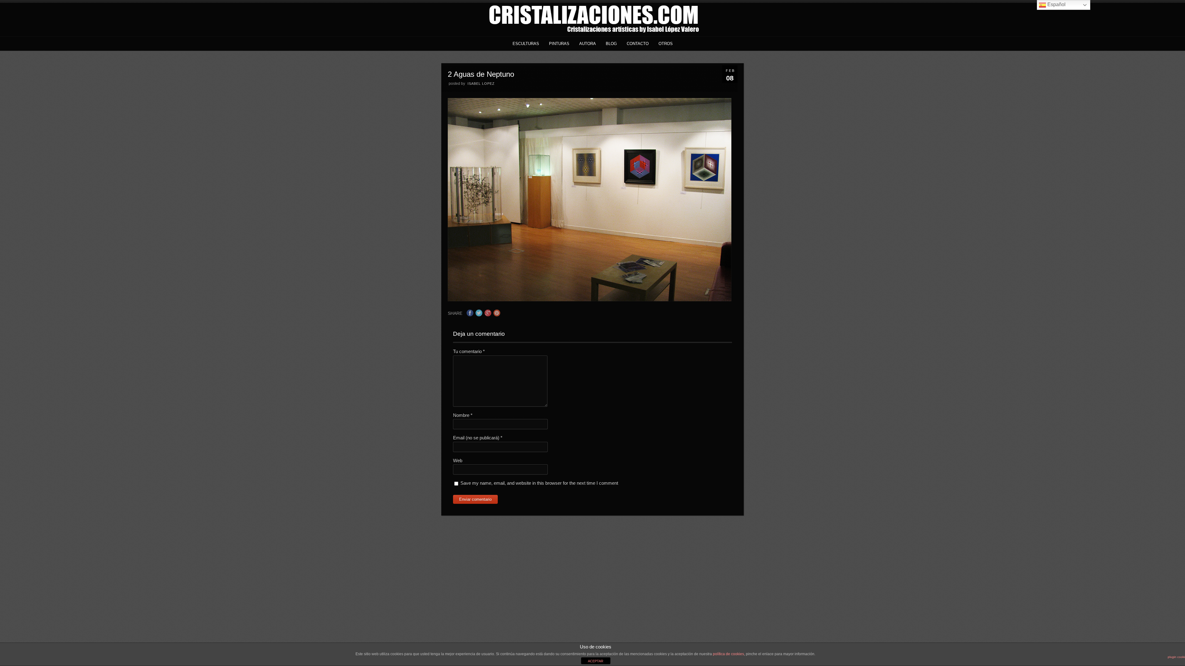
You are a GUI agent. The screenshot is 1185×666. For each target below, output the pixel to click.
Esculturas (526, 43)
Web (457, 460)
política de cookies (728, 654)
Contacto (638, 43)
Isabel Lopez (481, 83)
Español (1056, 4)
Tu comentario (469, 351)
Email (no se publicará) (477, 437)
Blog (611, 43)
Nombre (462, 415)
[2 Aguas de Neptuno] (590, 299)
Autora (587, 43)
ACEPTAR (595, 661)
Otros (666, 43)
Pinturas (559, 43)
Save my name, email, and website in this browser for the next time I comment (539, 483)
